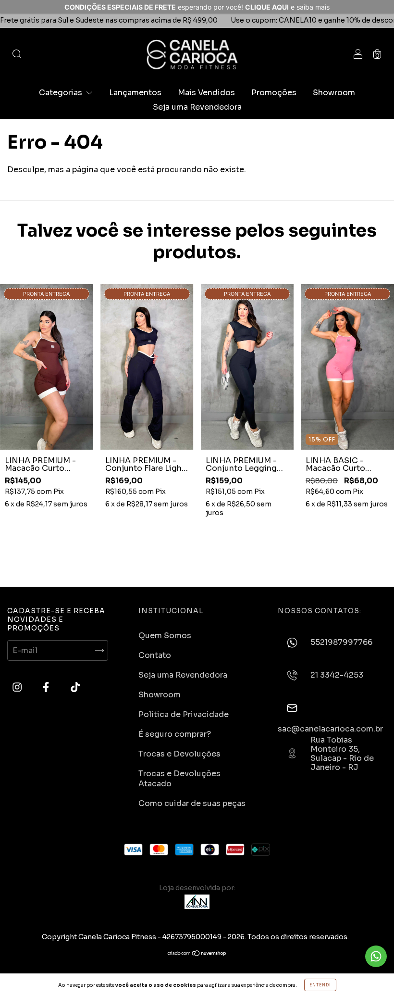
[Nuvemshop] (197, 954)
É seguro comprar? (174, 734)
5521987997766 (341, 642)
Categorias (61, 93)
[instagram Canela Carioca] (18, 687)
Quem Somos (164, 635)
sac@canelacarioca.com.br (330, 728)
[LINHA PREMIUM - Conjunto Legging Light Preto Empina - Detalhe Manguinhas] (247, 367)
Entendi (320, 985)
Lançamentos (135, 93)
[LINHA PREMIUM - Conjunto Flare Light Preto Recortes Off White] (147, 367)
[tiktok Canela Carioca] (75, 687)
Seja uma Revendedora (197, 107)
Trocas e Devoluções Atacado (179, 779)
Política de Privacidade (183, 714)
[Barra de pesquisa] (17, 55)
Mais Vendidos (206, 93)
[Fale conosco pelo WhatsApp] (376, 956)
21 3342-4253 (336, 675)
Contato (154, 655)
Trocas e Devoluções (179, 754)
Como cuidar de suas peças (192, 803)
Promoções (273, 93)
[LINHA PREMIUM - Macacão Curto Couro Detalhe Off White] (46, 367)
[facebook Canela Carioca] (47, 687)
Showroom (334, 93)
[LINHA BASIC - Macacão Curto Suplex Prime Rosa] (347, 367)
